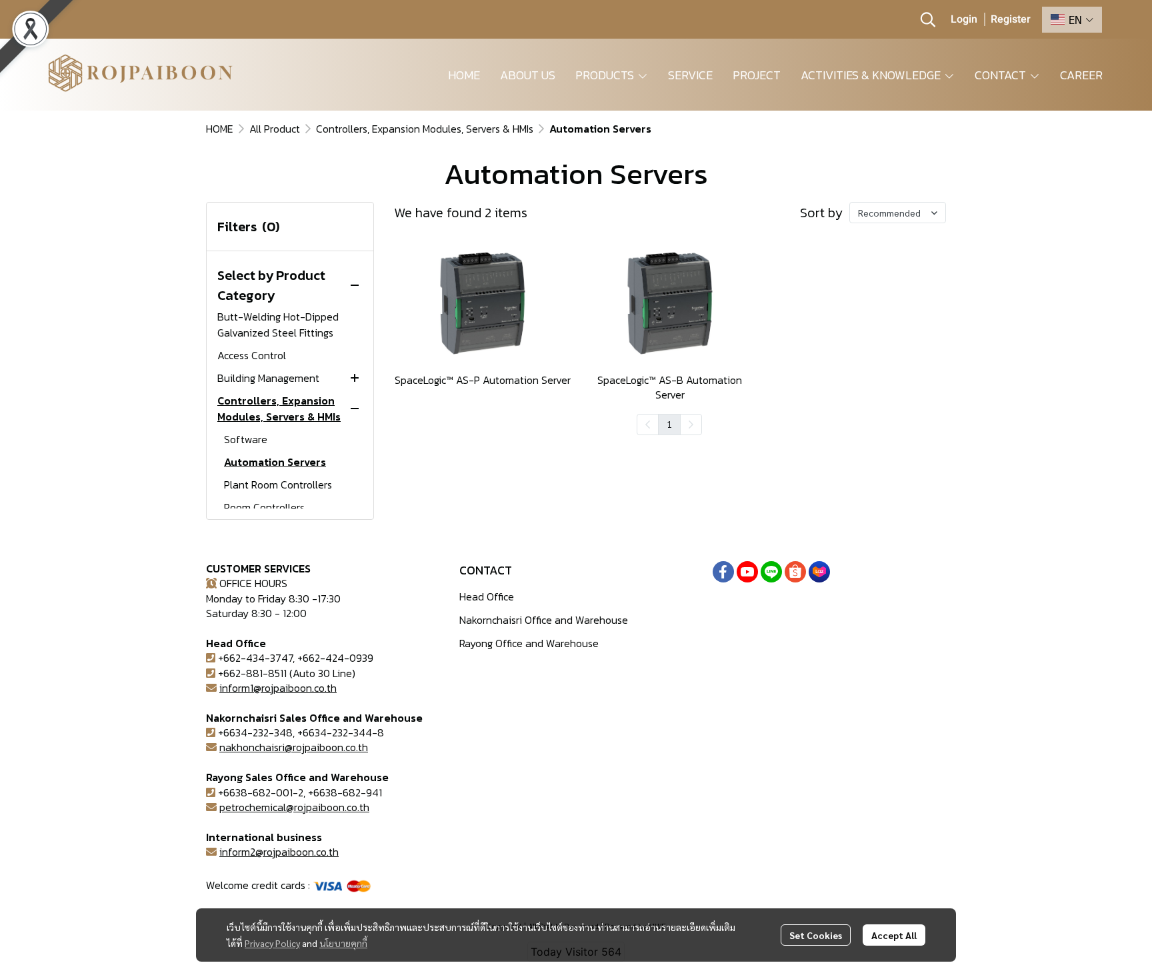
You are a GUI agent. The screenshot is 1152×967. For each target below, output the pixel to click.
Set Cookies (815, 935)
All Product (274, 129)
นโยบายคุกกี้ (343, 943)
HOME (219, 129)
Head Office (486, 596)
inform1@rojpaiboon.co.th (278, 688)
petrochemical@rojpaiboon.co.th (294, 807)
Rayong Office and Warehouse (529, 643)
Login (964, 19)
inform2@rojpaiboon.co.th (279, 852)
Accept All (894, 935)
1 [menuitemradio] (669, 424)
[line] (771, 571)
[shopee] (795, 571)
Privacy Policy (272, 943)
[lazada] (819, 571)
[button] (928, 19)
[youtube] (747, 571)
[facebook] (723, 571)
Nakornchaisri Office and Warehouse (543, 620)
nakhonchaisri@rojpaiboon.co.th (293, 747)
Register (1011, 19)
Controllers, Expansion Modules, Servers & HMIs (424, 129)
